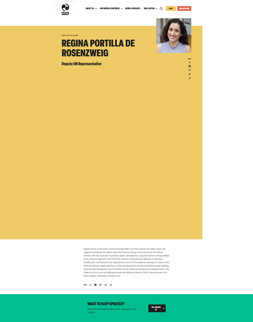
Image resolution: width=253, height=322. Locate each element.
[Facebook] (189, 71)
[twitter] (189, 62)
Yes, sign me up (156, 308)
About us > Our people (70, 35)
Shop (171, 9)
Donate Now (184, 9)
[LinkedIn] (190, 66)
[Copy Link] (189, 78)
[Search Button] (161, 8)
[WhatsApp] (189, 74)
